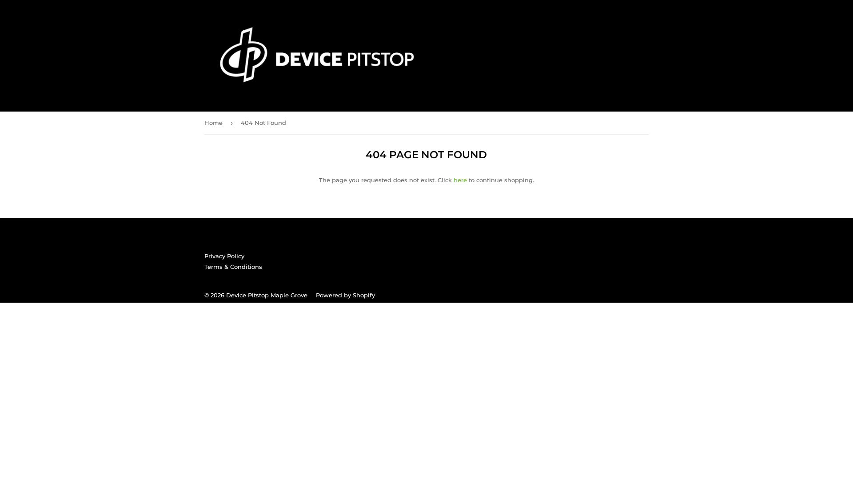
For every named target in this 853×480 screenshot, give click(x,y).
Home (213, 122)
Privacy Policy (224, 256)
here (460, 180)
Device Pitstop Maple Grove (266, 295)
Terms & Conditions (233, 266)
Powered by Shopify (345, 295)
